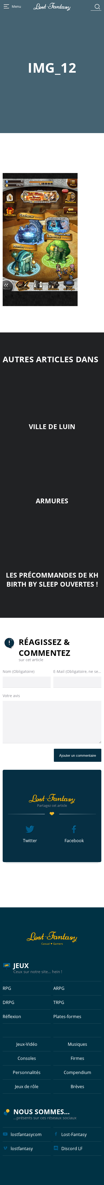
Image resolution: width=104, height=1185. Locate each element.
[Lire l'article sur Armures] (52, 465)
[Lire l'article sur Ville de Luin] (52, 391)
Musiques (77, 1044)
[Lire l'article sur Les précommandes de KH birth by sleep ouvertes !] (52, 539)
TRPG (58, 1002)
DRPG (8, 1002)
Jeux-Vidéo (26, 1044)
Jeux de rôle (26, 1086)
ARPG (59, 988)
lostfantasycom (26, 1134)
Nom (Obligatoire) (18, 671)
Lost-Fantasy (74, 1134)
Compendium (77, 1072)
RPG (7, 988)
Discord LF (71, 1148)
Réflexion (12, 1016)
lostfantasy (22, 1148)
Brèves (77, 1086)
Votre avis (11, 695)
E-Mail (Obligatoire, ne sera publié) (77, 671)
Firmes (77, 1058)
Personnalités (27, 1072)
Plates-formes (67, 1016)
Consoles (27, 1058)
